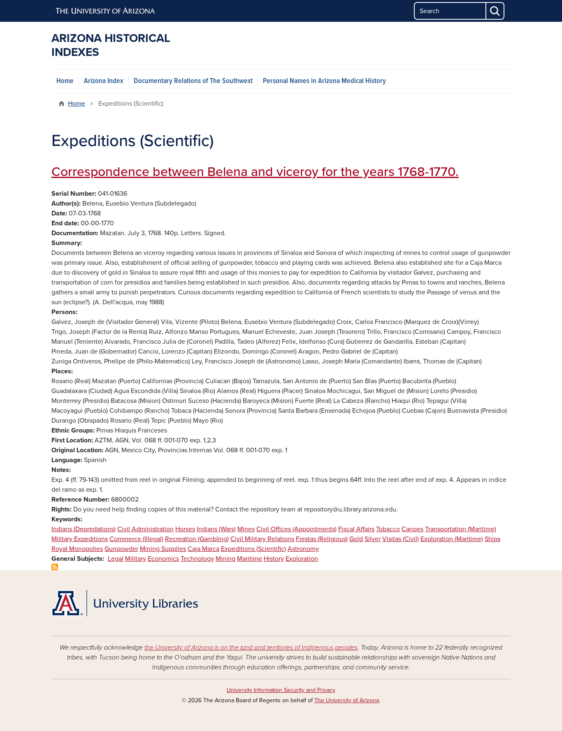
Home (65, 81)
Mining (225, 559)
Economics (163, 559)
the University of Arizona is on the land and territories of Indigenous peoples (251, 647)
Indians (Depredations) (83, 529)
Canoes (412, 529)
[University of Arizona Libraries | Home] (124, 603)
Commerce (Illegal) (136, 539)
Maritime (249, 559)
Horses (185, 529)
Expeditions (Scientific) (253, 549)
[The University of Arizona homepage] (105, 11)
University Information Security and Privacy (281, 690)
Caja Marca (203, 549)
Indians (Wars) (216, 529)
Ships (492, 539)
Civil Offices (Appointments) (296, 529)
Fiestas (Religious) (322, 539)
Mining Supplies (163, 549)
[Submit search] (495, 11)
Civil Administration (145, 529)
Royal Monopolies (77, 549)
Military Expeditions (79, 539)
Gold (356, 539)
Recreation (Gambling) (197, 539)
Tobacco (388, 529)
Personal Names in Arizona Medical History (324, 81)
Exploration (302, 559)
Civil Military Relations (262, 539)
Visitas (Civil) (400, 539)
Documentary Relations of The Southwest (193, 81)
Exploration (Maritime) (451, 539)
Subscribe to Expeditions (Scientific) (54, 567)
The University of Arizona (346, 700)
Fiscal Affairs (356, 529)
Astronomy (303, 549)
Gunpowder (121, 549)
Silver (373, 539)
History (274, 559)
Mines (246, 529)
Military (135, 559)
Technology (197, 559)
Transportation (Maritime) (460, 529)
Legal (115, 559)
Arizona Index (103, 81)
